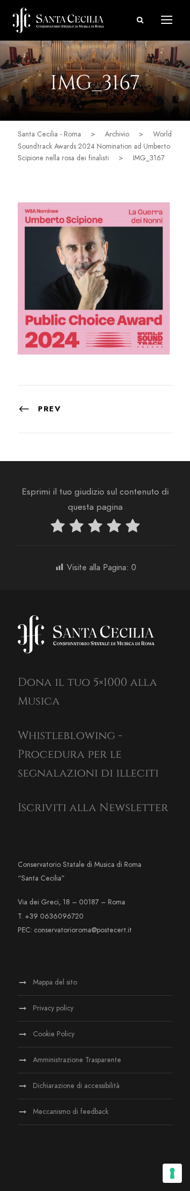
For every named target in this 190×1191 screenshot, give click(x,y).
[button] (140, 20)
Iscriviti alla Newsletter (93, 807)
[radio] (58, 527)
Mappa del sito (55, 982)
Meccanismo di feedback (70, 1111)
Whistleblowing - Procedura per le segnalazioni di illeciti (88, 754)
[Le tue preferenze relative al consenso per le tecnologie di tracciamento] (172, 1173)
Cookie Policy (53, 1034)
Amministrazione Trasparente (77, 1060)
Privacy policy (53, 1008)
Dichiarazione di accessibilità (76, 1086)
